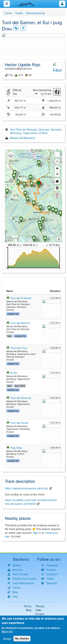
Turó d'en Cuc (18, 348)
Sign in (37, 532)
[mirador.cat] (28, 3)
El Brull (43, 133)
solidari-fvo (13, 313)
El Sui (13, 373)
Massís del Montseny (22, 138)
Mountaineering (35, 13)
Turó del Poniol (19, 423)
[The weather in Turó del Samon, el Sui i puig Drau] (16, 28)
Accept (7, 638)
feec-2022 (20, 385)
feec (9, 335)
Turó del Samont (20, 323)
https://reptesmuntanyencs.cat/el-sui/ (26, 488)
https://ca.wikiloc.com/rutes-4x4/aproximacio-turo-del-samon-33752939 (31, 501)
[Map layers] (11, 155)
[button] (33, 44)
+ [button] (57, 168)
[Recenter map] (57, 181)
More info (7, 631)
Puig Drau (16, 448)
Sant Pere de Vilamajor (23, 129)
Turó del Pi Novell (20, 298)
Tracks (19, 13)
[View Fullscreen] (57, 154)
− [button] (57, 174)
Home (8, 13)
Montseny (15, 133)
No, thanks (22, 638)
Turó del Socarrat (20, 398)
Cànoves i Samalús (50, 129)
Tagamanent (30, 133)
